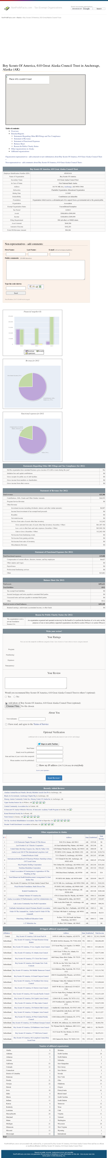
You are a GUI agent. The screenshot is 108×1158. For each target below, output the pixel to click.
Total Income (99, 933)
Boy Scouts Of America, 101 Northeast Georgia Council (31, 1022)
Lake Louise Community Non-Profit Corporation (30, 903)
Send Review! (54, 777)
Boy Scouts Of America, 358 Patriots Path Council (31, 1007)
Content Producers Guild (30, 855)
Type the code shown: (13, 283)
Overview (15, 131)
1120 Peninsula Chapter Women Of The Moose (30, 842)
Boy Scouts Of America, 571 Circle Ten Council (31, 958)
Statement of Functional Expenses (27, 141)
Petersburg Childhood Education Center (30, 918)
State (87, 837)
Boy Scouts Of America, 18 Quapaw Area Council (31, 1012)
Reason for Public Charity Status (26, 146)
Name (30, 837)
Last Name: (31, 249)
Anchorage (68, 186)
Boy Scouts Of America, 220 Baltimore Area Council (31, 1027)
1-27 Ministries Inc (29, 923)
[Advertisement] (54, 40)
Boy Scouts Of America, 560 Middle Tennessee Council (31, 970)
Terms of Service (41, 724)
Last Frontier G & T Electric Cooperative (29, 845)
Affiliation (6, 933)
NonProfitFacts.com (8, 17)
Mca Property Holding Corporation (29, 864)
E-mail (60, 249)
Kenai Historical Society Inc (13, 813)
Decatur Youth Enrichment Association (17, 824)
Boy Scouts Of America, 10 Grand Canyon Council (31, 976)
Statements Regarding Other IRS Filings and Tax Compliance (37, 136)
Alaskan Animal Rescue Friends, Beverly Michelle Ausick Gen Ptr (26, 792)
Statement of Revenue (22, 138)
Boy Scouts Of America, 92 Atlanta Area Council (31, 953)
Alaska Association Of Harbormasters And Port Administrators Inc (29, 899)
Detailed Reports (17, 133)
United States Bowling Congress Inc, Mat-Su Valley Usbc (29, 849)
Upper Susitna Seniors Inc (13, 802)
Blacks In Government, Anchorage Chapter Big (20, 796)
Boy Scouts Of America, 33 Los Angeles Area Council (31, 947)
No (17, 696)
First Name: (9, 249)
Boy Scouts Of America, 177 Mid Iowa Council (31, 1033)
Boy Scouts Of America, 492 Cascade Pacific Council (31, 994)
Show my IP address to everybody (61, 765)
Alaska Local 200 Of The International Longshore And (30, 852)
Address (69, 837)
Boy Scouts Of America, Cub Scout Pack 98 (31, 936)
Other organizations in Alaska (22, 148)
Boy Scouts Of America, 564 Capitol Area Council (31, 998)
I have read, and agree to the (28, 724)
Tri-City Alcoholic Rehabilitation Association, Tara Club (22, 820)
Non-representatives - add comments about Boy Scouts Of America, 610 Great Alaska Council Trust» (43, 162)
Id (3, 837)
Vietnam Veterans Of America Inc (29, 895)
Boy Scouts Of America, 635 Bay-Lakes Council (31, 1003)
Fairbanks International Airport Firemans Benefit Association (29, 908)
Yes (9, 696)
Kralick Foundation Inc (30, 891)
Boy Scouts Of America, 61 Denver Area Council (31, 988)
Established (93, 837)
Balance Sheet (19, 143)
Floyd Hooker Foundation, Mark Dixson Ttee (29, 886)
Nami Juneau (8, 817)
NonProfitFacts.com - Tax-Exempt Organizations (36, 7)
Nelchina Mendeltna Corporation (30, 868)
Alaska (19, 17)
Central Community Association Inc (16, 806)
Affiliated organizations (20, 151)
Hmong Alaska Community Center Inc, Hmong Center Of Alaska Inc (27, 799)
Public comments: (18, 258)
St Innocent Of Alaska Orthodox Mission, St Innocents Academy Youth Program (31, 809)
